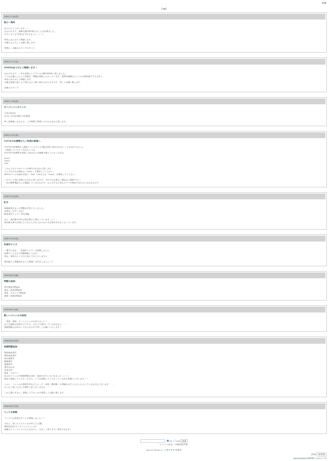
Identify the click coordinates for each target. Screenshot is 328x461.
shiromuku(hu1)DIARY (304, 458)
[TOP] (313, 454)
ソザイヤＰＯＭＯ (173, 450)
